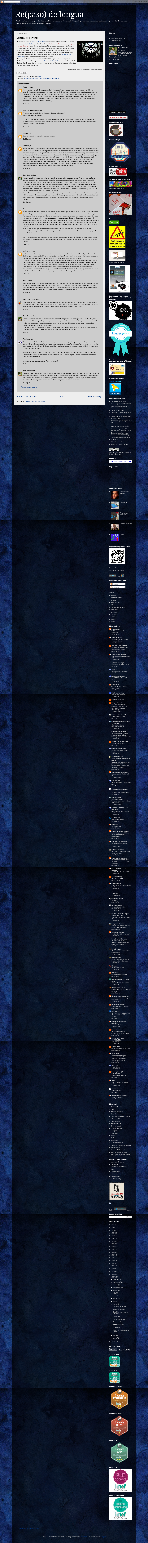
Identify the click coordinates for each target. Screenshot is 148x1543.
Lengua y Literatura (117, 924)
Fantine (26, 339)
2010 (113, 1269)
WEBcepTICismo (118, 1324)
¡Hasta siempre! (116, 1067)
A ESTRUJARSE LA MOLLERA (120, 872)
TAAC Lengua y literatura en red (121, 404)
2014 (113, 1258)
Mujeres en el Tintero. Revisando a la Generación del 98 (120, 917)
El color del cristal (116, 1128)
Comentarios (116, 587)
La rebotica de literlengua (120, 914)
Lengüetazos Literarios (119, 939)
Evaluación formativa (117, 819)
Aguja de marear (117, 637)
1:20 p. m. (26, 103)
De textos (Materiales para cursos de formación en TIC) (120, 434)
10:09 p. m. (27, 332)
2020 (113, 1241)
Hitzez (113, 1135)
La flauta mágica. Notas (118, 716)
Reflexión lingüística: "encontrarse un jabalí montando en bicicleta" (121, 801)
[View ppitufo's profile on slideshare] (122, 576)
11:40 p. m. (27, 202)
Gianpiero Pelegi (29, 299)
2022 (113, 1236)
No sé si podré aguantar (124, 492)
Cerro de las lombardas (119, 715)
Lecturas (113, 600)
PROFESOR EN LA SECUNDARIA (117, 1039)
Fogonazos (114, 1133)
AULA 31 (114, 669)
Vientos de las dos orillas (119, 1152)
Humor (113, 617)
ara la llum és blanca (117, 968)
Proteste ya (116, 1327)
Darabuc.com (115, 781)
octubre (115, 1285)
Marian (25, 87)
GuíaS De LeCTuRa (117, 1097)
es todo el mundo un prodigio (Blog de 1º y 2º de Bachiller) (120, 425)
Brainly (113, 1169)
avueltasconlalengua (118, 676)
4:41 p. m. (26, 364)
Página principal (116, 36)
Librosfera (114, 966)
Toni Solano (27, 175)
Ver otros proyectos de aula (119, 444)
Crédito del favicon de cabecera (29, 1528)
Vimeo (129, 1210)
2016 (113, 1252)
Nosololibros (115, 1011)
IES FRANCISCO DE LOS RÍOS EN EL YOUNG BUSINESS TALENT (120, 1014)
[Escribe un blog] (20, 73)
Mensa (113, 1174)
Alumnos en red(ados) (118, 654)
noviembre (116, 1282)
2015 (113, 1255)
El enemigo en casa (119, 1319)
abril (114, 1301)
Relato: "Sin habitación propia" (120, 934)
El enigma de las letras (119, 841)
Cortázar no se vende (27, 38)
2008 (113, 1274)
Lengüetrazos (116, 949)
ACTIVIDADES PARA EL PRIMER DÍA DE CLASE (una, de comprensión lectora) (120, 942)
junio (115, 1296)
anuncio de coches (38, 42)
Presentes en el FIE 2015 (118, 878)
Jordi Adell (114, 1138)
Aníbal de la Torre (116, 1107)
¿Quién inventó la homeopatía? (120, 792)
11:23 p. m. (27, 168)
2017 (113, 1249)
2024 (113, 1230)
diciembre (116, 1279)
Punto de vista (115, 1147)
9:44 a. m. (26, 244)
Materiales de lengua (117, 1162)
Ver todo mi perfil (114, 59)
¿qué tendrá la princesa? (119, 1095)
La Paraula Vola (116, 905)
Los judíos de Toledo (117, 1025)
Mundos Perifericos (117, 1143)
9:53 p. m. (26, 274)
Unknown (26, 251)
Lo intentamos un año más (119, 1075)
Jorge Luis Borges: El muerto (119, 1006)
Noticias (113, 619)
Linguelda (114, 972)
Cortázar (42, 78)
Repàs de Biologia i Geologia (120, 1150)
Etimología (114, 1164)
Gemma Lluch (116, 892)
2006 (113, 1341)
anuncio (35, 78)
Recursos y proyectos (118, 38)
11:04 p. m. (27, 383)
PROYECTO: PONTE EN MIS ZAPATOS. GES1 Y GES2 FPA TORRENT (120, 861)
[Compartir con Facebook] (24, 73)
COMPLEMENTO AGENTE (120, 742)
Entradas (115, 584)
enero (115, 1338)
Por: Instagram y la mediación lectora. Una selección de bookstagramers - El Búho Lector (121, 735)
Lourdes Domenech (30, 110)
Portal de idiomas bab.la (118, 1167)
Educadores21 (115, 1121)
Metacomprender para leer (120, 996)
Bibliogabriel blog (117, 693)
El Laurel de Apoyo (117, 850)
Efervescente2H (116, 1123)
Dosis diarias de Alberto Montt (120, 1116)
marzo (115, 1304)
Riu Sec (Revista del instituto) (120, 437)
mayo (115, 1298)
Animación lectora (116, 598)
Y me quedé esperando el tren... (121, 1155)
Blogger (103, 1537)
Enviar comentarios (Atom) (35, 401)
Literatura (114, 612)
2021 (113, 1238)
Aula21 (113, 1109)
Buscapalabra (115, 1176)
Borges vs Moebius (119, 1309)
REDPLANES (115, 893)
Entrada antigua (95, 396)
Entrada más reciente (27, 396)
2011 (113, 1266)
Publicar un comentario (29, 387)
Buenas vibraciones (117, 1111)
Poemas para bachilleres (124, 514)
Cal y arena (116, 1316)
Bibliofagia (115, 684)
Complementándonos (118, 748)
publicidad (55, 78)
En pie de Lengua (117, 877)
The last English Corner (118, 695)
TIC (112, 605)
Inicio (62, 396)
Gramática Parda (117, 898)
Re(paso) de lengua (49, 14)
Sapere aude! (115, 1046)
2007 (113, 1277)
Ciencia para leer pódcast (119, 974)
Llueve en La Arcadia (118, 988)
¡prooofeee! (115, 1089)
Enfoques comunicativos (118, 401)
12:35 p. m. (27, 309)
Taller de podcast (116, 442)
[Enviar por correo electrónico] (17, 73)
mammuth (84, 1537)
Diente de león (116, 797)
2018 (113, 1247)
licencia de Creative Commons (120, 453)
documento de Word (50, 61)
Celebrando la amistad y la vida (120, 1048)
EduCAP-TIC (115, 818)
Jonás (25, 133)
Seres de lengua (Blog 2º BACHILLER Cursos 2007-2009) (121, 429)
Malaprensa (114, 1140)
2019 (113, 1244)
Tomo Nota (115, 1053)
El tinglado (114, 1131)
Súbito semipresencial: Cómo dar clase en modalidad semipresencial (120, 834)
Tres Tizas (114, 1065)
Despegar (114, 900)
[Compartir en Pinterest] (26, 73)
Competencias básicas (118, 607)
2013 (113, 1260)
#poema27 (114, 595)
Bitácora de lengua (117, 700)
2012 (113, 1263)
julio (114, 1293)
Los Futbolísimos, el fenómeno (120, 983)
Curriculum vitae (116, 41)
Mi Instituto (114, 439)
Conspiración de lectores (119, 772)
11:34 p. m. (27, 292)
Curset (122, 534)
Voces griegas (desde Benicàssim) (118, 1072)
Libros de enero (116, 1090)
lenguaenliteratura (117, 932)
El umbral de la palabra (119, 858)
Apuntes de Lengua (117, 663)
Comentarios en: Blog (118, 731)
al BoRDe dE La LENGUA (119, 646)
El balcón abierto (116, 1126)
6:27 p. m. (26, 126)
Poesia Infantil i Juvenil (119, 1030)
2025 (113, 1227)
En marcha (123, 502)
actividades (28, 78)
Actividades (114, 609)
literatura (48, 78)
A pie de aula (115, 629)
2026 (113, 1225)
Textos (113, 621)
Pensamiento (115, 1042)
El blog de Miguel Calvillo (120, 831)
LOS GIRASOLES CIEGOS (119, 671)
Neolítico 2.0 (117, 1322)
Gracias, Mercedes (126, 523)
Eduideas (114, 824)
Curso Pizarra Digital (117, 410)
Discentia (114, 1114)
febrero (115, 1335)
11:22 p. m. (27, 139)
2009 (113, 1271)
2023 (113, 1233)
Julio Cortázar (30, 44)
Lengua (113, 614)
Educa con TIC (115, 1119)
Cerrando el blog (116, 826)
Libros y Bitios (116, 957)
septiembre (117, 1287)
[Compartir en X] (22, 73)
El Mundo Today (116, 1179)
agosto (115, 1290)
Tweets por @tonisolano (116, 570)
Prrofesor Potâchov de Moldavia (121, 1145)
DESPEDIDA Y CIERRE (118, 743)
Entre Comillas (116, 883)
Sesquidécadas (116, 602)
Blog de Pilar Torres (118, 703)
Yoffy (113, 1080)
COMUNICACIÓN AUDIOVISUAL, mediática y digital (120, 758)
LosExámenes (115, 1171)
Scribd (118, 576)
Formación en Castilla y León (120, 664)
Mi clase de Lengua (117, 1004)
